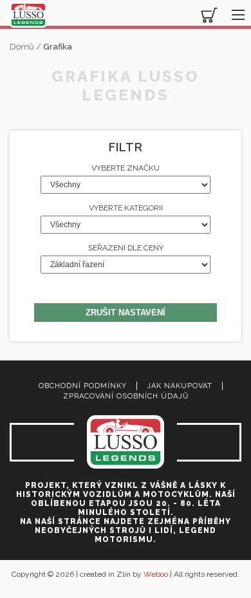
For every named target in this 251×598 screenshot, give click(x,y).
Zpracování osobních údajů (126, 396)
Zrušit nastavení (125, 312)
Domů (22, 46)
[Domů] (28, 16)
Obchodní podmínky (83, 386)
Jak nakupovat (179, 386)
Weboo (156, 574)
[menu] (234, 11)
